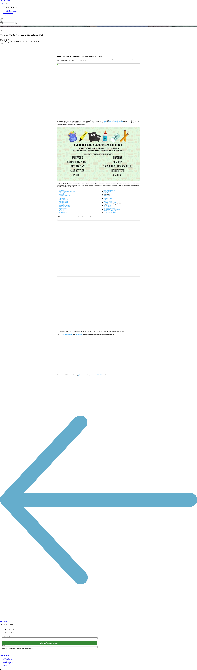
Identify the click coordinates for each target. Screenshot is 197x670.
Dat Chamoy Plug (63, 201)
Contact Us (2, 3)
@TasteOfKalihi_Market (67, 334)
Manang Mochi (107, 191)
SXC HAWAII (107, 205)
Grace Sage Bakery (63, 204)
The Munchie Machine (109, 208)
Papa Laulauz (107, 195)
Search (7, 3)
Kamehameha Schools (11, 11)
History (8, 10)
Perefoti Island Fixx (108, 197)
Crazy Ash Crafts (63, 198)
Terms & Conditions (8, 662)
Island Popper (107, 122)
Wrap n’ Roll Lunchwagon (110, 212)
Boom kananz (62, 194)
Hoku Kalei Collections (64, 205)
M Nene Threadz (108, 198)
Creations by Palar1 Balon (65, 197)
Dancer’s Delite (107, 216)
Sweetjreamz (119, 209)
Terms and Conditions (98, 375)
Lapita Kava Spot (63, 212)
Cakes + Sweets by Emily (65, 195)
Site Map (5, 665)
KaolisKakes (62, 211)
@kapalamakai (78, 334)
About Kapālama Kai (8, 6)
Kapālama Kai (3, 2)
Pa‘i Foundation (97, 216)
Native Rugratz (107, 193)
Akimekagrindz (62, 193)
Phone (3, 645)
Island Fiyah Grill (63, 208)
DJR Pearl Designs (63, 202)
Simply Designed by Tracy (110, 202)
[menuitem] (100, 8)
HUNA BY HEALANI (64, 206)
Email (6, 636)
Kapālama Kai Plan (8, 13)
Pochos (105, 199)
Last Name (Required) (8, 632)
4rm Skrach (61, 190)
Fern (105, 121)
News (4, 14)
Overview (8, 8)
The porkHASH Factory (109, 209)
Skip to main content (5, 0)
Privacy (5, 661)
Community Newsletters (9, 663)
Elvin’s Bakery (120, 122)
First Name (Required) (8, 629)
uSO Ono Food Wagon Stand (111, 211)
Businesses (5, 15)
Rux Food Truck (108, 201)
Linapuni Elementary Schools (115, 121)
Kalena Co (61, 209)
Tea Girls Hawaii (108, 206)
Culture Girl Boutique (64, 199)
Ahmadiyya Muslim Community (67, 191)
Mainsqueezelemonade (109, 190)
